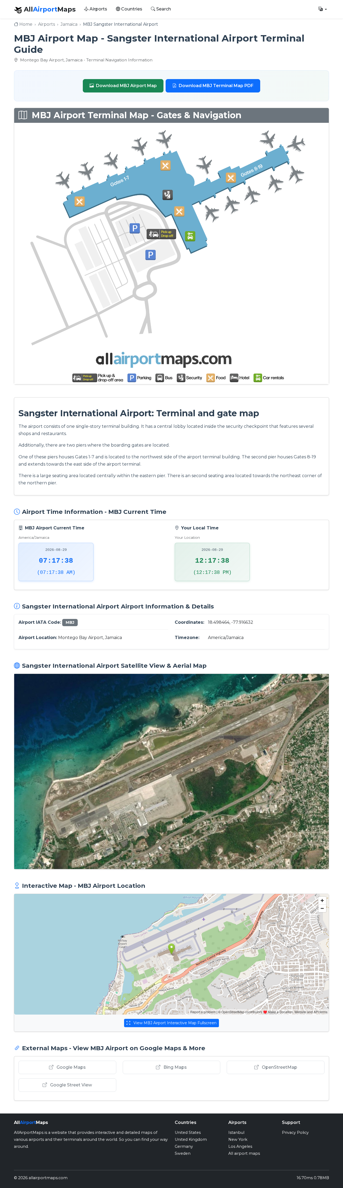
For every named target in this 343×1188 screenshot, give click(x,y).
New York (237, 1139)
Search (163, 9)
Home (25, 24)
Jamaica (69, 24)
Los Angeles (240, 1146)
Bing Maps (174, 1067)
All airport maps (244, 1153)
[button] (322, 9)
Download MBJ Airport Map (126, 85)
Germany (184, 1146)
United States (188, 1132)
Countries (131, 9)
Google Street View (70, 1084)
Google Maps (70, 1067)
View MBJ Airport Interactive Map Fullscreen (174, 1022)
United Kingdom (191, 1139)
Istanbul (236, 1132)
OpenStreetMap (279, 1067)
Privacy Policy (295, 1132)
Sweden (183, 1153)
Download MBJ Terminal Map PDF (216, 85)
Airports (97, 9)
